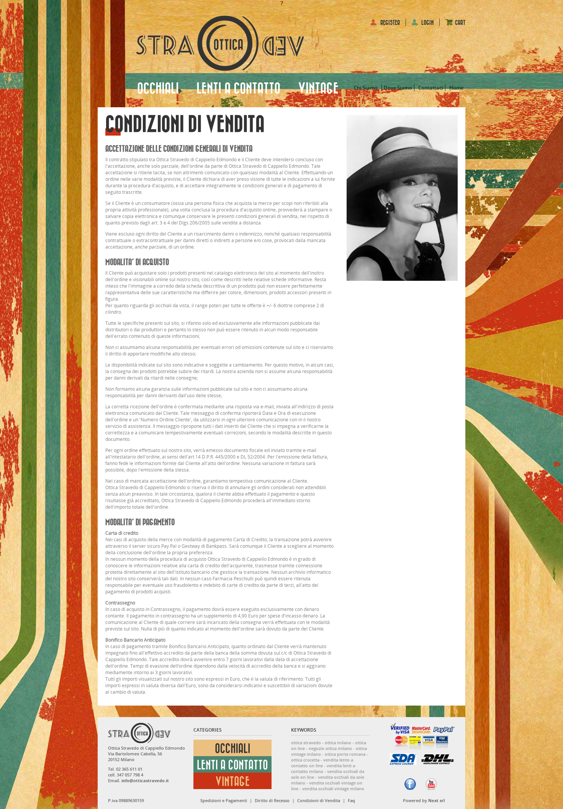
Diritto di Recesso (272, 800)
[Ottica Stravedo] (220, 43)
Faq (351, 800)
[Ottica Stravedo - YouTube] (431, 784)
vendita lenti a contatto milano (323, 768)
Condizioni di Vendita (318, 800)
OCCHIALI (158, 88)
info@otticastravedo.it (145, 780)
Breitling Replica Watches (324, 726)
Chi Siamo (366, 87)
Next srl (436, 800)
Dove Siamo (398, 87)
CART (460, 23)
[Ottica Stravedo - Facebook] (410, 784)
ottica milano (338, 742)
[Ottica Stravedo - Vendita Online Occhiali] (232, 754)
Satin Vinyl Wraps (294, 733)
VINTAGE (318, 88)
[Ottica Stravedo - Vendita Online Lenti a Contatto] (232, 771)
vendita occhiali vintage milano (333, 788)
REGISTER (390, 23)
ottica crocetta (305, 760)
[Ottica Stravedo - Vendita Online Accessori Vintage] (232, 787)
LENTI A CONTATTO (238, 88)
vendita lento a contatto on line (322, 762)
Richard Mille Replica (207, 726)
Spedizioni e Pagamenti (223, 800)
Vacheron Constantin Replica (393, 726)
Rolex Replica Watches (264, 726)
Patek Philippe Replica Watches (141, 726)
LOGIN (427, 23)
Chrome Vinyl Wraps (342, 733)
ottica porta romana (345, 754)
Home (456, 87)
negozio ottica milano (330, 748)
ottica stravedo (306, 742)
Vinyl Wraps (385, 733)
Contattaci (430, 87)
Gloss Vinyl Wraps (200, 733)
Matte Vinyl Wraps (247, 733)
